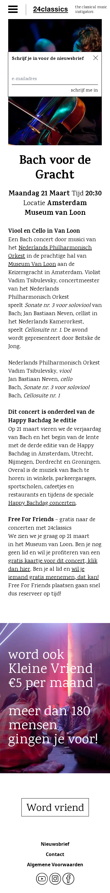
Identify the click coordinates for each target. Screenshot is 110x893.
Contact (55, 854)
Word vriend (55, 808)
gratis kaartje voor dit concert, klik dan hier (52, 565)
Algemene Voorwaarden (55, 864)
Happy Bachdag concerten (42, 503)
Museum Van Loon (32, 264)
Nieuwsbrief (55, 844)
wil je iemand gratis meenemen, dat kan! (53, 573)
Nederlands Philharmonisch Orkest (50, 252)
